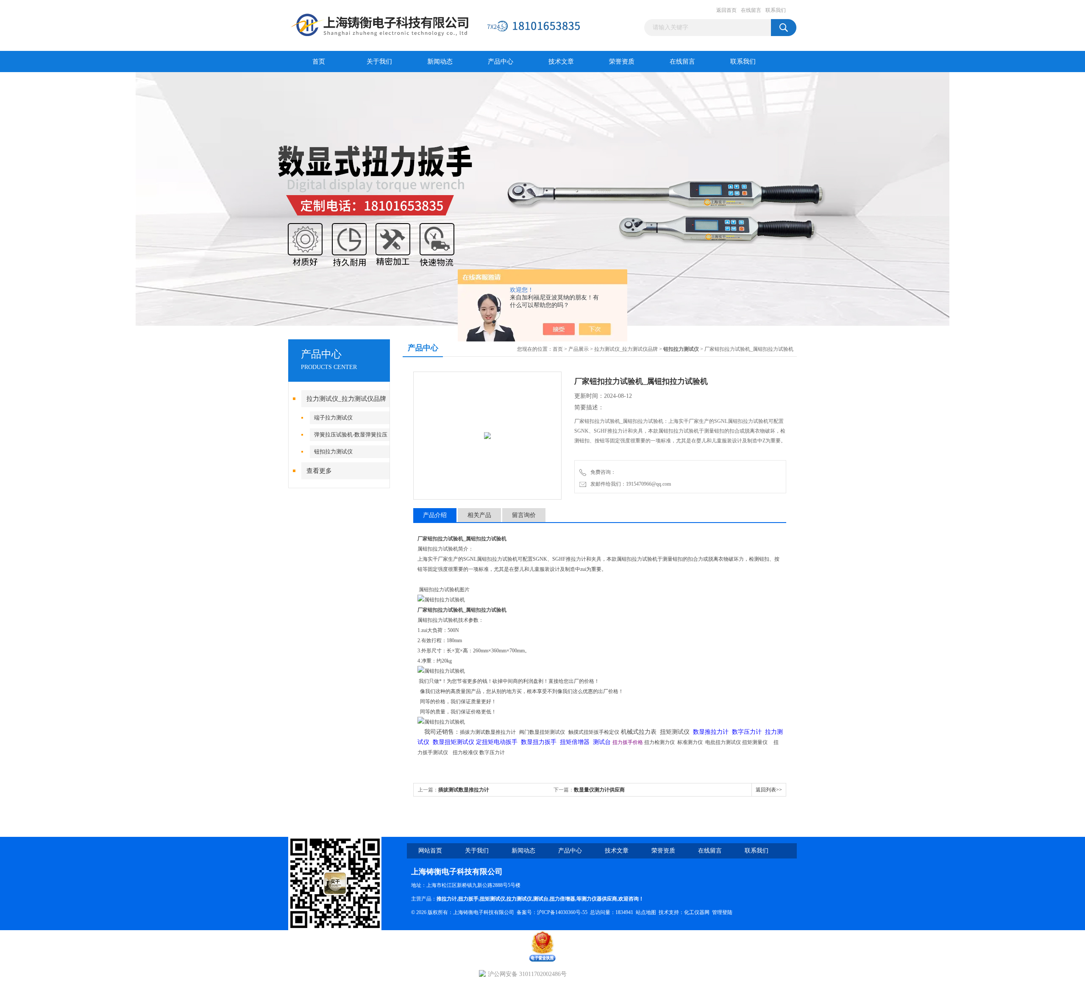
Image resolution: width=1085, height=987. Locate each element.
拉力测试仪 (519, 899)
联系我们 (775, 10)
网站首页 (430, 850)
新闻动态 (440, 61)
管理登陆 (722, 912)
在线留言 (751, 10)
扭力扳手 (468, 899)
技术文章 (561, 61)
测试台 (540, 899)
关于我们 (379, 61)
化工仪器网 (696, 912)
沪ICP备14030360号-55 (562, 912)
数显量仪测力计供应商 (599, 790)
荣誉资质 (621, 61)
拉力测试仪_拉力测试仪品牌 (346, 398)
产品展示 (578, 349)
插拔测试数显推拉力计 (463, 790)
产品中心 (500, 61)
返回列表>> (769, 790)
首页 (318, 61)
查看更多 (319, 470)
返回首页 (726, 10)
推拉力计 (447, 899)
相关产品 (479, 515)
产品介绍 (435, 515)
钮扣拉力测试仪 (333, 451)
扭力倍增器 (562, 899)
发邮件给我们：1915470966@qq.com (629, 484)
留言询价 (524, 515)
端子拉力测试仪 (333, 417)
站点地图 (646, 912)
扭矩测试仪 (492, 899)
